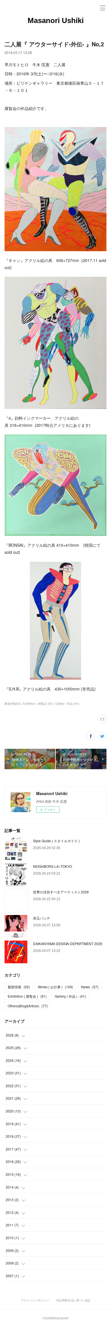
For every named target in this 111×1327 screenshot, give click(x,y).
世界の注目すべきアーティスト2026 (61, 891)
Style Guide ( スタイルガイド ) (56, 840)
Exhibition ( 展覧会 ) (27, 996)
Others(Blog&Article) (28, 1005)
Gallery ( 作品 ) (70, 996)
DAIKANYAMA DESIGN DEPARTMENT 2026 (67, 943)
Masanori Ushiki (56, 20)
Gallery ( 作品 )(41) (67, 704)
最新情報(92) (13, 704)
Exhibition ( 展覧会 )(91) (38, 704)
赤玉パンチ (41, 918)
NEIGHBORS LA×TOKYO (52, 866)
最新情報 (19, 986)
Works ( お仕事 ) (55, 986)
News (89, 986)
